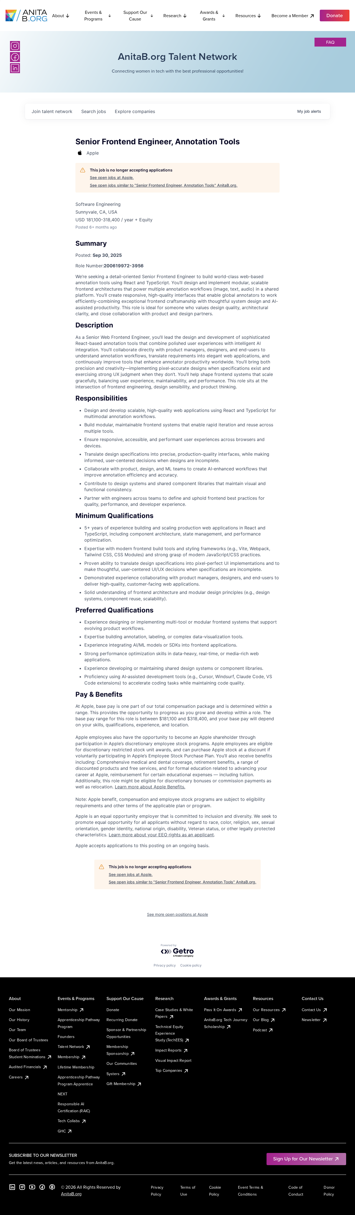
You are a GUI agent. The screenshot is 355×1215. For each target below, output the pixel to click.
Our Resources (266, 1009)
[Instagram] (15, 46)
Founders (66, 1036)
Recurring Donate (122, 1019)
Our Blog (261, 1019)
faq (330, 42)
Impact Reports (168, 1050)
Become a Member (290, 15)
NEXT (63, 1094)
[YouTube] (32, 1187)
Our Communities (121, 1063)
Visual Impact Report (173, 1060)
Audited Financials (25, 1067)
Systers (113, 1073)
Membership (69, 1057)
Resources (245, 15)
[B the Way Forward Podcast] (52, 1187)
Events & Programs (93, 15)
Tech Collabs (69, 1121)
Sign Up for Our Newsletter (303, 1158)
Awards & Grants (209, 15)
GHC (62, 1131)
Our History (19, 1019)
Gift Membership (120, 1083)
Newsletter (311, 1019)
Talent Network (71, 1046)
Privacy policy (165, 965)
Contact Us (311, 1009)
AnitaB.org (71, 1194)
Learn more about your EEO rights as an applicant (161, 834)
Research (172, 15)
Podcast (260, 1030)
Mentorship (68, 1009)
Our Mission (19, 1009)
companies (135, 111)
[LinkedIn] (15, 68)
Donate (112, 1009)
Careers (16, 1077)
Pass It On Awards (220, 1009)
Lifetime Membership (76, 1067)
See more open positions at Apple (177, 914)
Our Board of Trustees (28, 1040)
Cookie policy (191, 965)
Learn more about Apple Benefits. (150, 787)
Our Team (17, 1029)
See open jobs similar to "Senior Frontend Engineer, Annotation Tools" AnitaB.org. (163, 185)
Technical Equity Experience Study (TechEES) (169, 1033)
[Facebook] (15, 57)
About (58, 15)
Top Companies (168, 1070)
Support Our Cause (135, 15)
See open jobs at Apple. (112, 177)
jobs (93, 111)
